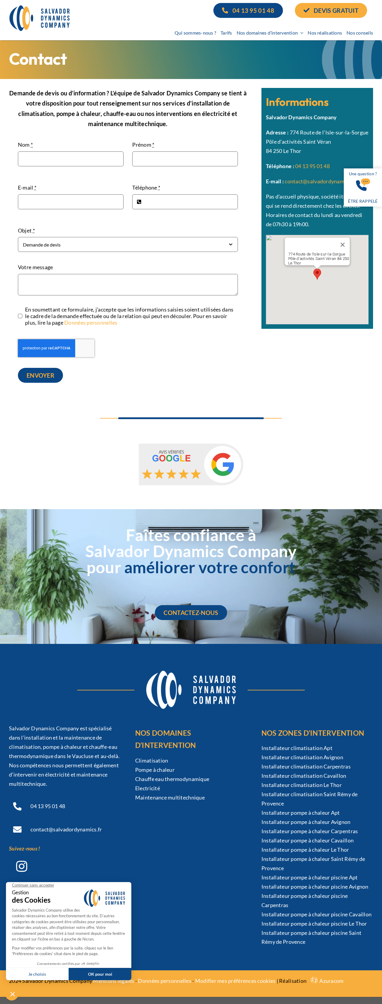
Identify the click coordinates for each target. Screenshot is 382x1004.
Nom (25, 144)
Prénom (143, 144)
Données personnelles (90, 322)
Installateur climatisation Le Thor (301, 785)
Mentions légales (113, 980)
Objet (26, 230)
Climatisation (151, 760)
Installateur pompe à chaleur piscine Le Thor (314, 923)
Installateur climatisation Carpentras (306, 766)
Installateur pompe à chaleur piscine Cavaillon (316, 914)
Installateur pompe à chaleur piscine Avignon (315, 886)
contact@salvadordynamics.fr (320, 181)
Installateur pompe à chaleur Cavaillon (307, 840)
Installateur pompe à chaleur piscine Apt (309, 877)
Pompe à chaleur (155, 769)
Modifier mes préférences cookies (235, 980)
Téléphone (146, 187)
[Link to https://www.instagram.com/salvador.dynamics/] (21, 866)
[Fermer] (342, 245)
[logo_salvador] (39, 8)
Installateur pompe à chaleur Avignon (306, 822)
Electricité (147, 788)
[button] (317, 274)
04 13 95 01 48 (312, 166)
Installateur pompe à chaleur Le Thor (305, 849)
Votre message (35, 267)
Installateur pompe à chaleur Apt (300, 812)
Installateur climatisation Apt (296, 748)
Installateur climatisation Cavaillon (303, 775)
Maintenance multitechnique (170, 797)
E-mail (27, 187)
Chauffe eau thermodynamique (172, 779)
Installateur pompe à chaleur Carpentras (309, 831)
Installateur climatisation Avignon (302, 757)
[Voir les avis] (191, 464)
